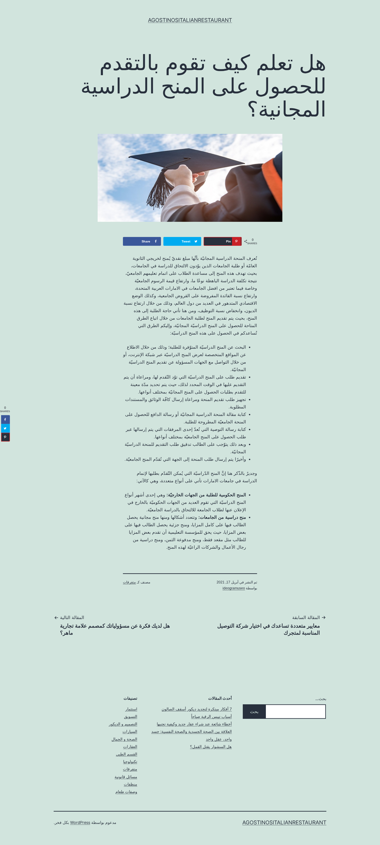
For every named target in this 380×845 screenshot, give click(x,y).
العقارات (130, 746)
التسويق (130, 716)
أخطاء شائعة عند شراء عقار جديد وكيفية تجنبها (194, 724)
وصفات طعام (126, 791)
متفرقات (129, 582)
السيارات (129, 731)
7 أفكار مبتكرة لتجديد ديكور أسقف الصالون (197, 709)
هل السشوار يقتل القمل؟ (211, 746)
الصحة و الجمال (124, 739)
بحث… (320, 698)
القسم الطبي (126, 754)
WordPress (80, 822)
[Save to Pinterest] (5, 437)
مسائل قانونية (126, 776)
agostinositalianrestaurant (190, 20)
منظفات (130, 784)
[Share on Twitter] (5, 428)
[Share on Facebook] (5, 419)
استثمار (131, 709)
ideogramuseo (234, 588)
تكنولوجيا (130, 761)
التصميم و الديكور (123, 724)
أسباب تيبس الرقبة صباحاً (211, 716)
